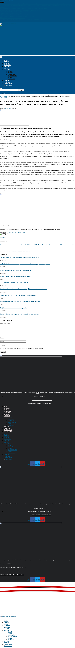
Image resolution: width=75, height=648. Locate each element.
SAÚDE (10, 77)
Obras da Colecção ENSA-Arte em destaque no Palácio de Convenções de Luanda (21, 19)
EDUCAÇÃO (11, 74)
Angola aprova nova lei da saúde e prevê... (13, 308)
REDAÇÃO (8, 108)
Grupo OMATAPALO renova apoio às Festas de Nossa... (18, 295)
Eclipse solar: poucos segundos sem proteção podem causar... (19, 314)
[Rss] (7, 21)
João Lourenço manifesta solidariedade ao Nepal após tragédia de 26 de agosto (21, 14)
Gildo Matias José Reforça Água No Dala (11, 13)
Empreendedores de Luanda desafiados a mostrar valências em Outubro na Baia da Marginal (24, 8)
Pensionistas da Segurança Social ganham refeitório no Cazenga (17, 16)
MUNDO (6, 68)
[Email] (4, 21)
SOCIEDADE (11, 79)
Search (21, 90)
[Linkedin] (3, 21)
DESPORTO (7, 63)
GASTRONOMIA (12, 76)
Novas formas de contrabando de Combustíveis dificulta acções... (21, 301)
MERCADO (7, 66)
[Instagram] (1, 21)
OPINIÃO (6, 80)
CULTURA (6, 62)
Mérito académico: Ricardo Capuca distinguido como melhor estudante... (23, 289)
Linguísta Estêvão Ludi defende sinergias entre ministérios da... (20, 257)
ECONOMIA (7, 65)
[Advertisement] (37, 41)
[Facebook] (0, 21)
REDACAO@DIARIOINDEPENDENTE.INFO (41, 403)
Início (1, 96)
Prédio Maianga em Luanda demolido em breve (12, 18)
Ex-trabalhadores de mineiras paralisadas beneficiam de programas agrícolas (20, 10)
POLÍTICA (7, 82)
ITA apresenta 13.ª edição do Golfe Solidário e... (15, 282)
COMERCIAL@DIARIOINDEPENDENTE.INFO (42, 400)
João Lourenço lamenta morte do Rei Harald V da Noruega (15, 11)
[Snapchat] (5, 21)
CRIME (10, 71)
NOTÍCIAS (7, 69)
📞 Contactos (8, 85)
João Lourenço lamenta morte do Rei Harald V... (15, 270)
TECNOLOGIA (8, 83)
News (5, 96)
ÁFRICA (6, 60)
